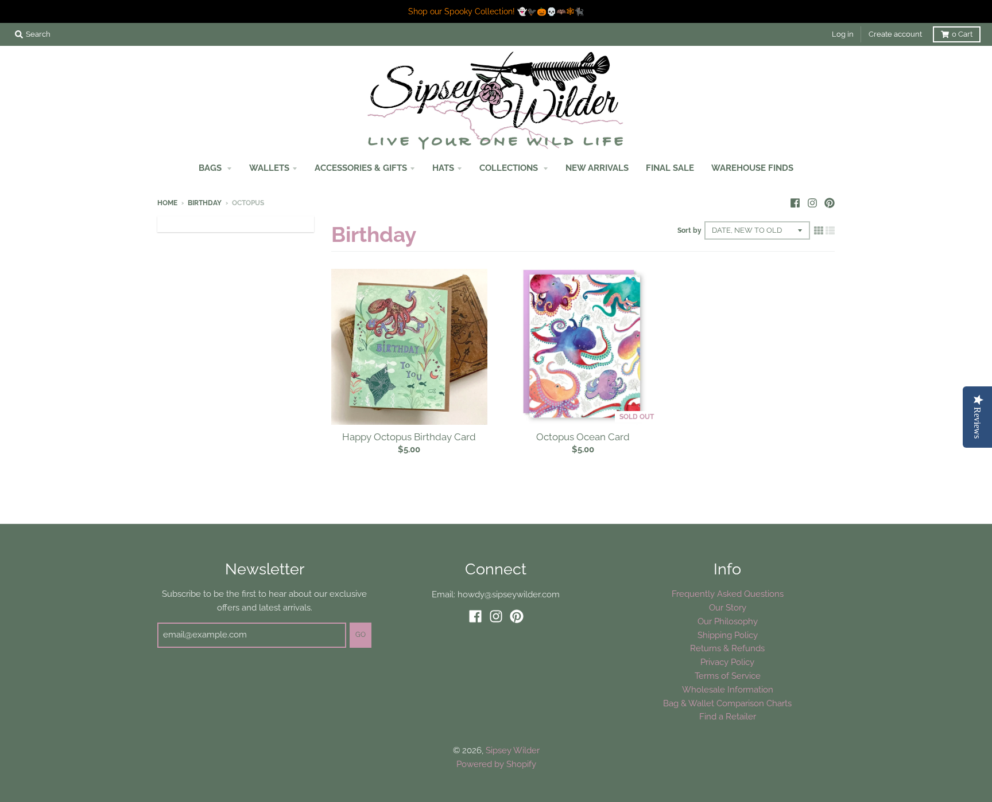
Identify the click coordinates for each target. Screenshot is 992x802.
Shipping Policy (728, 635)
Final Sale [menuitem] (670, 168)
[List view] (830, 230)
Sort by (689, 230)
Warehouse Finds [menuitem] (752, 168)
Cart (962, 34)
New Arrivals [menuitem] (597, 168)
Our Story (727, 607)
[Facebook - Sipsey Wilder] (795, 202)
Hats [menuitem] (443, 168)
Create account (895, 34)
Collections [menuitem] (509, 168)
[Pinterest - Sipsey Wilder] (829, 202)
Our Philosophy (728, 621)
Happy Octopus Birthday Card (409, 437)
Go (360, 635)
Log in (843, 34)
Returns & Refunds (727, 648)
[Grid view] (818, 230)
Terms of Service (728, 675)
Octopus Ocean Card (583, 437)
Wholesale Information (727, 689)
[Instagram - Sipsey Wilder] (812, 202)
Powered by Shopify (496, 764)
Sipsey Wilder (513, 750)
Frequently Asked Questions (728, 593)
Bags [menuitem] (211, 168)
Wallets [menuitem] (269, 168)
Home (167, 203)
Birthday (205, 203)
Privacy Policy (727, 662)
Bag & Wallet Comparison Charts (727, 703)
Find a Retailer (727, 716)
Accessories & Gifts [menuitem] (361, 168)
